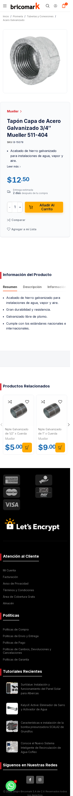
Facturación (10, 577)
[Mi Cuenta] (55, 6)
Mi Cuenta (9, 570)
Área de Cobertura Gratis (19, 596)
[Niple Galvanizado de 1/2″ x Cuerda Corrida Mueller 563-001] (18, 410)
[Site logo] (25, 5)
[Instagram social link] (40, 780)
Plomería (18, 16)
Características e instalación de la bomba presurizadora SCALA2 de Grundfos (42, 727)
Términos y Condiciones (18, 590)
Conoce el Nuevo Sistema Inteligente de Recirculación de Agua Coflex (41, 748)
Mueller (13, 111)
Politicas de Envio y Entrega (21, 636)
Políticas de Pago (14, 642)
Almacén (8, 603)
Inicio (6, 16)
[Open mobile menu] (5, 6)
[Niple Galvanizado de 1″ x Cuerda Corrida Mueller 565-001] (51, 410)
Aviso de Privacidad (15, 583)
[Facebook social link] (30, 780)
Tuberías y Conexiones (40, 16)
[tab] (10, 287)
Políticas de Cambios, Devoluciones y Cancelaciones (27, 651)
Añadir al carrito (47, 207)
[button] (27, 447)
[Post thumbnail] (12, 689)
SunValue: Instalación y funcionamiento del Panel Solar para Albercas (41, 689)
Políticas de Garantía (16, 659)
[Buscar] (48, 6)
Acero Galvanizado (14, 20)
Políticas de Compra (16, 629)
